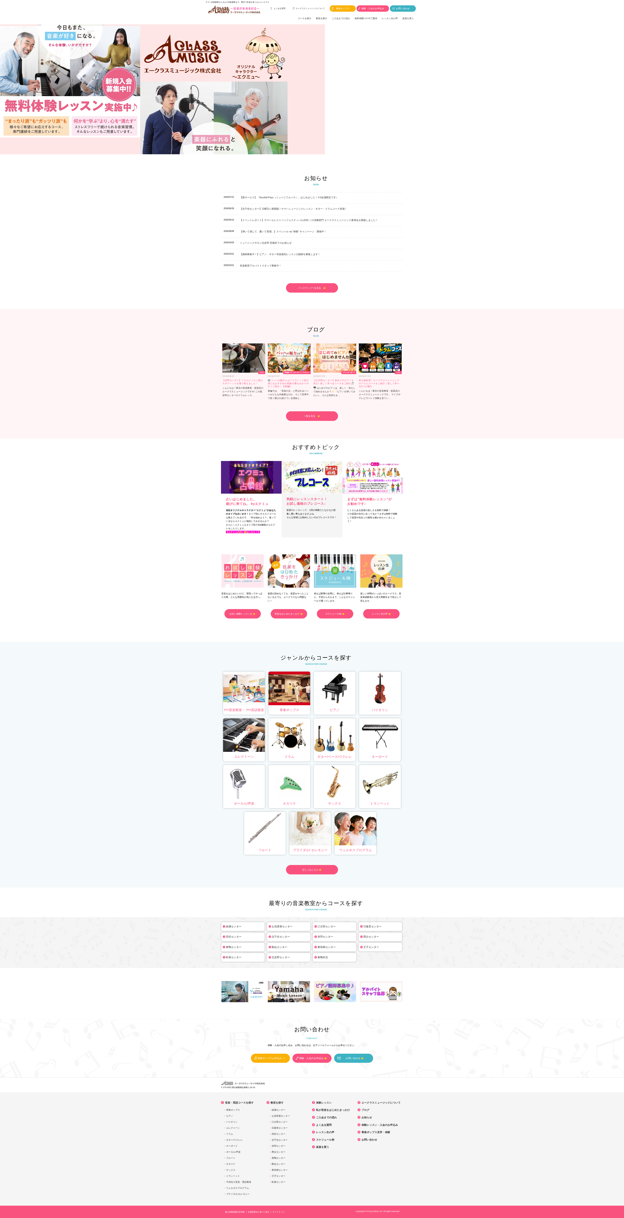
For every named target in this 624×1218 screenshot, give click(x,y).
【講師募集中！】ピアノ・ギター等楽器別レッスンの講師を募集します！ (280, 254)
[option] (312, 89)
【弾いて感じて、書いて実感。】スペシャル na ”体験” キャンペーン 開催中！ (283, 231)
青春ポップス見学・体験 (376, 1132)
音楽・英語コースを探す (239, 1102)
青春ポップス (343, 8)
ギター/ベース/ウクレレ (334, 756)
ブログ (365, 1110)
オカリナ (289, 803)
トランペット (380, 803)
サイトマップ (278, 1212)
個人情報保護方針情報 (235, 1212)
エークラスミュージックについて (310, 8)
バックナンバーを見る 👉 (312, 288)
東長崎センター (327, 947)
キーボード (380, 756)
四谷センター (233, 936)
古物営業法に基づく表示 (258, 1212)
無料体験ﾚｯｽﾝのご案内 (366, 18)
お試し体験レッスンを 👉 (242, 613)
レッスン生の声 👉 (381, 613)
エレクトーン (244, 756)
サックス (334, 803)
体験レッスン (324, 1102)
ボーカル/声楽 (244, 803)
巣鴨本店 (323, 957)
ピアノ (334, 710)
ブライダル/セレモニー (238, 1194)
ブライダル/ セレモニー (310, 850)
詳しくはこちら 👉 (312, 869)
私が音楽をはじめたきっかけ (333, 1110)
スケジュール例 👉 (335, 613)
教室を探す (321, 18)
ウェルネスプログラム (355, 850)
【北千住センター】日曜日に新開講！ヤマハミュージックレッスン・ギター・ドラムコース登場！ (293, 208)
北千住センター (281, 936)
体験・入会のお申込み (372, 8)
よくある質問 (279, 8)
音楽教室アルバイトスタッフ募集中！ (260, 265)
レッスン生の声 (390, 18)
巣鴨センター (233, 947)
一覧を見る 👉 (312, 416)
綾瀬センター (233, 926)
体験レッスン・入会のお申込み (380, 1124)
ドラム (289, 756)
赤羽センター (325, 936)
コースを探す (304, 18)
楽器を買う (408, 18)
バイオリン (380, 710)
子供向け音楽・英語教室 (238, 1182)
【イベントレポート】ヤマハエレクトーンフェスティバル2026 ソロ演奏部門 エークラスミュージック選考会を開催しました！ (309, 220)
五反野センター (281, 957)
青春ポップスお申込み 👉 (272, 1058)
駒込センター (279, 947)
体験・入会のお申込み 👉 (313, 1058)
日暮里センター (372, 926)
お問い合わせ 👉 (355, 1058)
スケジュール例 (325, 1139)
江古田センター (327, 926)
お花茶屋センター (282, 926)
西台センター (371, 936)
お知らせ (367, 1117)
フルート (264, 850)
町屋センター (233, 957)
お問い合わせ (403, 8)
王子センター (371, 947)
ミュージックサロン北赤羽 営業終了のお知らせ (266, 242)
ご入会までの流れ (341, 18)
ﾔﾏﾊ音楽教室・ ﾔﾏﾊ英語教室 (244, 710)
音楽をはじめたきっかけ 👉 (289, 613)
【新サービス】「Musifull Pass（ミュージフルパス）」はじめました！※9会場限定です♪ (288, 197)
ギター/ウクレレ (234, 1140)
